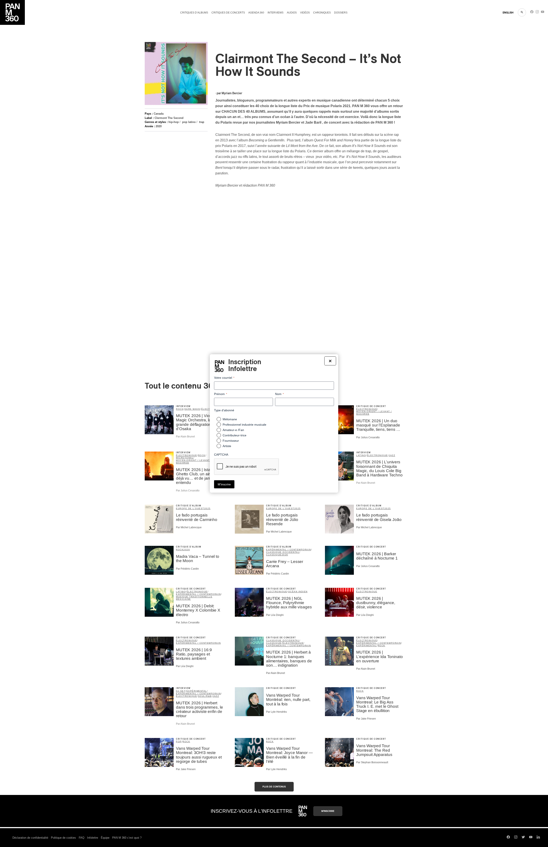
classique (274, 555)
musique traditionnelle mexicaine (194, 598)
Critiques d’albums (194, 12)
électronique (366, 409)
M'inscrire (327, 811)
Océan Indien (298, 591)
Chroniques (322, 12)
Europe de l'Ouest (190, 508)
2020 (159, 126)
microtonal (185, 457)
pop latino (189, 122)
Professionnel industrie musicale (244, 424)
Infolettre (92, 837)
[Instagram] (537, 13)
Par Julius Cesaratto (368, 437)
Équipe (105, 837)
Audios (292, 12)
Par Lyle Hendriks (276, 711)
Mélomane (230, 419)
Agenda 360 (256, 12)
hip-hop (173, 122)
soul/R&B (205, 696)
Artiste (227, 446)
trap (201, 122)
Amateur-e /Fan (233, 430)
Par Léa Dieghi (275, 615)
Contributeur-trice (234, 435)
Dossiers (340, 12)
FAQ (81, 837)
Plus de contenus (274, 787)
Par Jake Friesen (366, 718)
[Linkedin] (538, 837)
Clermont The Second (169, 118)
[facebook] (531, 13)
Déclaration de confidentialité (30, 837)
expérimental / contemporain (288, 549)
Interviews (275, 12)
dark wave (192, 409)
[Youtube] (542, 13)
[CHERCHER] (522, 12)
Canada (159, 113)
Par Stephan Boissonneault (372, 762)
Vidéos (305, 12)
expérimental (366, 645)
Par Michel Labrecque (189, 527)
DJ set (180, 691)
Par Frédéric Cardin (187, 568)
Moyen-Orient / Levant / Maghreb (374, 412)
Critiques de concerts (228, 12)
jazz (392, 455)
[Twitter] (523, 837)
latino (361, 455)
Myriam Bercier (232, 93)
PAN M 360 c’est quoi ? (126, 837)
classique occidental (282, 552)
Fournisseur (231, 440)
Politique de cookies (63, 837)
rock (179, 409)
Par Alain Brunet (185, 436)
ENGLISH (508, 12)
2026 (186, 549)
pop (179, 741)
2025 (207, 508)
